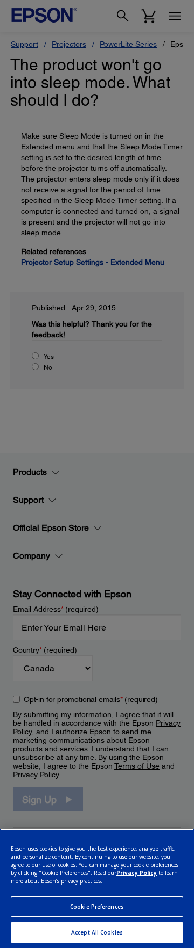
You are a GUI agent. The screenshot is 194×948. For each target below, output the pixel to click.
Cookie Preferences (97, 906)
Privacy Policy (136, 873)
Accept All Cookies (97, 932)
